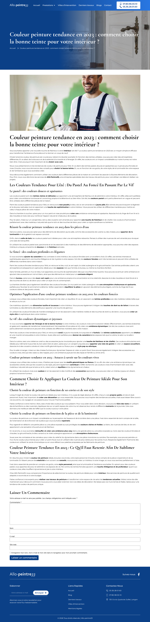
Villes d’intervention (67, 5)
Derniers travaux (86, 5)
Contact (107, 5)
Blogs (99, 5)
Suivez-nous (129, 574)
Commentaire (15, 502)
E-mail (12, 536)
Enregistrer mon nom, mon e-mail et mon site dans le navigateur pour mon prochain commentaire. (49, 553)
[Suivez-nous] (138, 574)
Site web (13, 544)
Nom (11, 528)
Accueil (36, 5)
